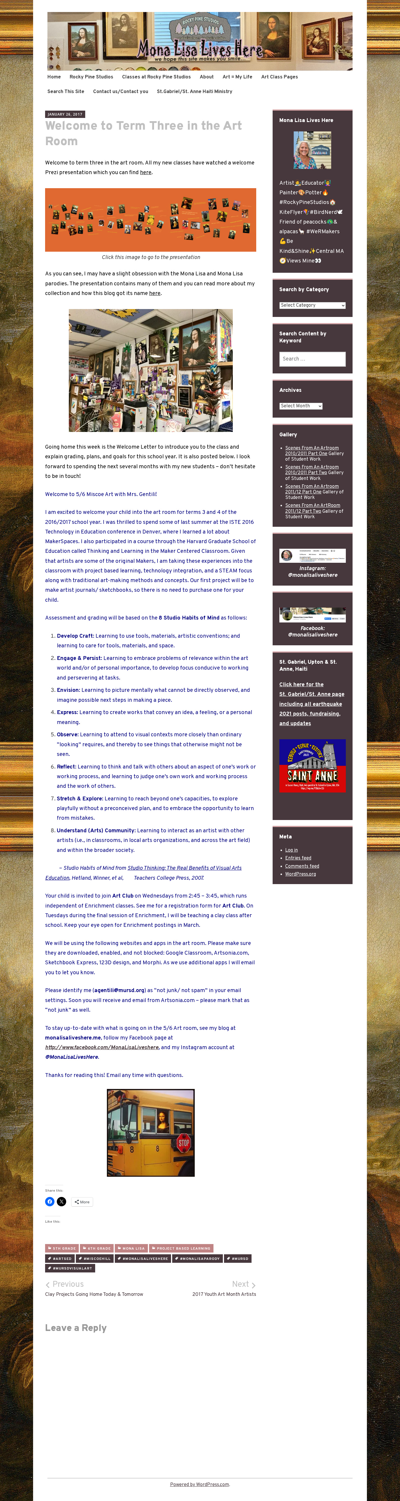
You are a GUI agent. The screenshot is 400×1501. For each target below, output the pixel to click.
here (145, 172)
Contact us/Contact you (120, 92)
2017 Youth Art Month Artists (224, 1289)
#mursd (240, 1259)
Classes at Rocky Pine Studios (156, 77)
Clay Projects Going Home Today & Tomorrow (94, 1289)
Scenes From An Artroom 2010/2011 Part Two (312, 470)
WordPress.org (300, 874)
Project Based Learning (184, 1248)
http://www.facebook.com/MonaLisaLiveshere (101, 1047)
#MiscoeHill (97, 1259)
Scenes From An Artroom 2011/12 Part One (312, 489)
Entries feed (298, 858)
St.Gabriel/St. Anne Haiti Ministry (195, 92)
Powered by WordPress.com (199, 1485)
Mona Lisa (134, 1248)
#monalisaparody (200, 1259)
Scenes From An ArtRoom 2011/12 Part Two (312, 508)
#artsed (62, 1259)
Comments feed (302, 866)
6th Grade (99, 1248)
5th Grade (64, 1248)
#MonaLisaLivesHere (145, 1259)
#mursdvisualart (72, 1268)
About (207, 77)
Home (54, 77)
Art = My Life (237, 77)
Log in (291, 850)
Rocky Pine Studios (91, 77)
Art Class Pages (279, 77)
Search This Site (65, 92)
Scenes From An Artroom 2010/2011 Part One (312, 451)
